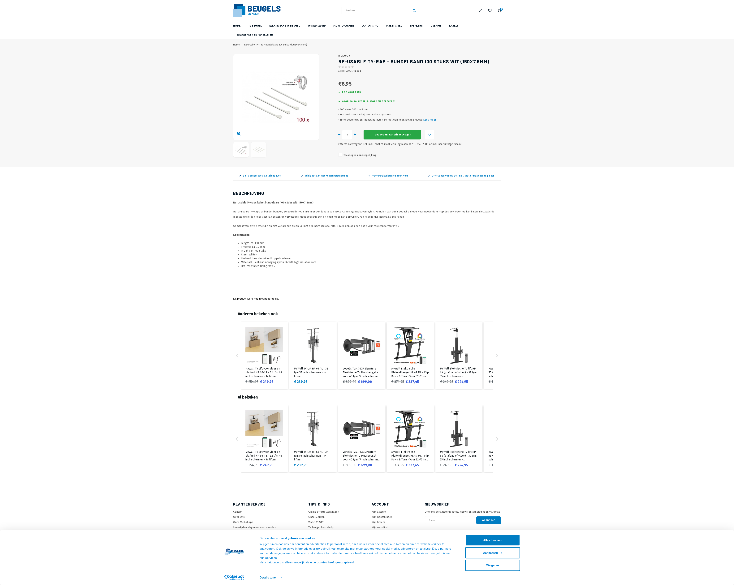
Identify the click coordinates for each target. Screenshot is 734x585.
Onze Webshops (243, 522)
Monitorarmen (343, 25)
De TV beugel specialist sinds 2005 (262, 175)
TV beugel (255, 25)
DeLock (344, 55)
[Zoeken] (414, 10)
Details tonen (268, 577)
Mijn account (379, 511)
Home (237, 25)
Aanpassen (490, 552)
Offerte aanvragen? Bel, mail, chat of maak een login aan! (463, 175)
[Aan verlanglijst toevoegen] (429, 134)
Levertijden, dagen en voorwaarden (254, 527)
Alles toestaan (492, 540)
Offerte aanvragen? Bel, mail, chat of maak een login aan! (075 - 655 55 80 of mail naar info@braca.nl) (400, 144)
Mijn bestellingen (382, 517)
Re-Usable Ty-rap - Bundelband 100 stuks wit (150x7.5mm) (275, 44)
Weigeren (492, 565)
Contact (237, 511)
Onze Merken (316, 517)
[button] (237, 355)
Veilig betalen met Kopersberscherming (326, 175)
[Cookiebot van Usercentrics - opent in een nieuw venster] (234, 577)
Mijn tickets (378, 522)
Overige (436, 25)
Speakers (416, 25)
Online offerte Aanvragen (323, 511)
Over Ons (239, 517)
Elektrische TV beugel (284, 25)
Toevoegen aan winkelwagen (392, 134)
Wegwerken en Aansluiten (255, 34)
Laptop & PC (370, 25)
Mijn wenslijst (380, 527)
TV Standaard (317, 25)
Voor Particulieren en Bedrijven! (390, 175)
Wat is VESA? (316, 522)
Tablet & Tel (394, 25)
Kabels (454, 25)
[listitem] (264, 355)
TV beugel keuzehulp (321, 527)
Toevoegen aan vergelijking (359, 155)
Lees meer (429, 119)
